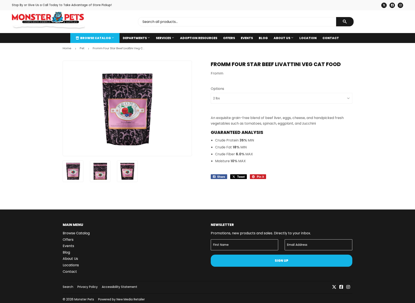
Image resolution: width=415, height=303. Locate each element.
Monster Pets (84, 299)
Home (67, 48)
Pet (82, 48)
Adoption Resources (198, 38)
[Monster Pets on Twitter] (334, 287)
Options (217, 88)
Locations (71, 265)
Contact (330, 38)
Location (308, 38)
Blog (263, 38)
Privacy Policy (87, 287)
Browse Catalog (96, 38)
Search (68, 287)
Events (247, 38)
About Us (282, 38)
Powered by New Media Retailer (121, 299)
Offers (229, 38)
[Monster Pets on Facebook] (341, 287)
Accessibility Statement (119, 287)
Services (164, 38)
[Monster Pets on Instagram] (348, 287)
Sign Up (281, 260)
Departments (135, 38)
